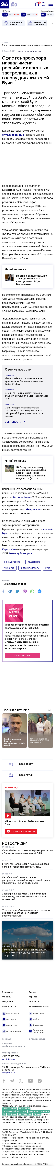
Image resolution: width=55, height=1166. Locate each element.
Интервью (38, 1025)
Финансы (6, 996)
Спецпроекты (9, 1006)
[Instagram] (39, 1081)
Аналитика (11, 1025)
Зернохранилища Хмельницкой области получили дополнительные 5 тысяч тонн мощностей (24, 896)
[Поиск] (43, 4)
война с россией (12, 562)
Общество (7, 1001)
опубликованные (13, 134)
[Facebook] (3, 591)
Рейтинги (34, 1001)
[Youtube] (30, 1081)
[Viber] (25, 591)
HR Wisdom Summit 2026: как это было (24, 823)
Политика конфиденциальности (13, 1045)
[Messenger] (39, 591)
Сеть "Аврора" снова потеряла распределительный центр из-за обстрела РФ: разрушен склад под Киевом (24, 412)
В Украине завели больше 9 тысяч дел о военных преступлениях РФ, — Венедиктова (31, 280)
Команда (6, 1039)
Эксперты (11, 1019)
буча (47, 568)
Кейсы (36, 1019)
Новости (9, 375)
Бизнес (32, 992)
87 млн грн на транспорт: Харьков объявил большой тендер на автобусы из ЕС (26, 395)
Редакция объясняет (38, 1031)
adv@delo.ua (8, 1059)
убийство (9, 568)
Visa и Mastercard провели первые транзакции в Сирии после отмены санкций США (24, 381)
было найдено (22, 497)
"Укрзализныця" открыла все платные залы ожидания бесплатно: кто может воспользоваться (26, 912)
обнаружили (33, 509)
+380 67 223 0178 (11, 1056)
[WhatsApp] (32, 591)
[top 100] (14, 4)
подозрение (34, 562)
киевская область (30, 568)
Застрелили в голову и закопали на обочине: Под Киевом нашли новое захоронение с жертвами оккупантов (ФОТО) (31, 473)
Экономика (7, 992)
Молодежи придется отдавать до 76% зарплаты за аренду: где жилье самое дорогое (25, 952)
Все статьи (26, 774)
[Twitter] (17, 591)
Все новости (13, 421)
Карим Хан (9, 549)
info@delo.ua (8, 1073)
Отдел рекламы (37, 1039)
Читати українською (29, 51)
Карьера (33, 996)
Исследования (13, 1031)
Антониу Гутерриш (20, 553)
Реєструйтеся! (22, 655)
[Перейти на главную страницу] (4, 4)
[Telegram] (10, 591)
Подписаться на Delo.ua (23, 831)
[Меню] (50, 4)
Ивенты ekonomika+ (39, 1006)
